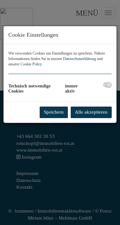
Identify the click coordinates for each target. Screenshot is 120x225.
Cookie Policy (31, 64)
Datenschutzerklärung (79, 58)
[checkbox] (107, 84)
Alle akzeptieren (91, 112)
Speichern (54, 112)
